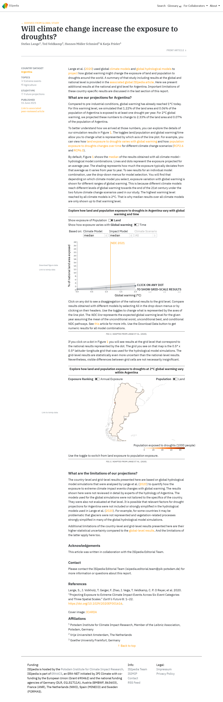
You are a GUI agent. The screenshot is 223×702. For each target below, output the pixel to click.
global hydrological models (154, 69)
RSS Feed (134, 682)
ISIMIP (132, 673)
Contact (133, 678)
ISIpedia (13, 5)
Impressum (164, 669)
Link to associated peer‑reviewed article (32, 110)
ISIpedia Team (137, 669)
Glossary (173, 6)
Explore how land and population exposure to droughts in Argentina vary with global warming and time (126, 212)
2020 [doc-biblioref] (88, 69)
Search (161, 6)
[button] (177, 50)
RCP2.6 (179, 146)
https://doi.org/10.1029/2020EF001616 (95, 603)
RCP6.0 (79, 150)
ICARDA (91, 612)
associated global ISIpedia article (132, 82)
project (73, 73)
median (114, 157)
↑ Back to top (127, 646)
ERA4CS (56, 673)
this (96, 324)
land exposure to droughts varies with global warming (122, 141)
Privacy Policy (165, 673)
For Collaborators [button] (194, 6)
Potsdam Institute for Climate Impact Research (92, 669)
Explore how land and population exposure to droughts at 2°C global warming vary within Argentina (127, 370)
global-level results (141, 530)
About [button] (214, 6)
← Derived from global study (40, 22)
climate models (120, 69)
